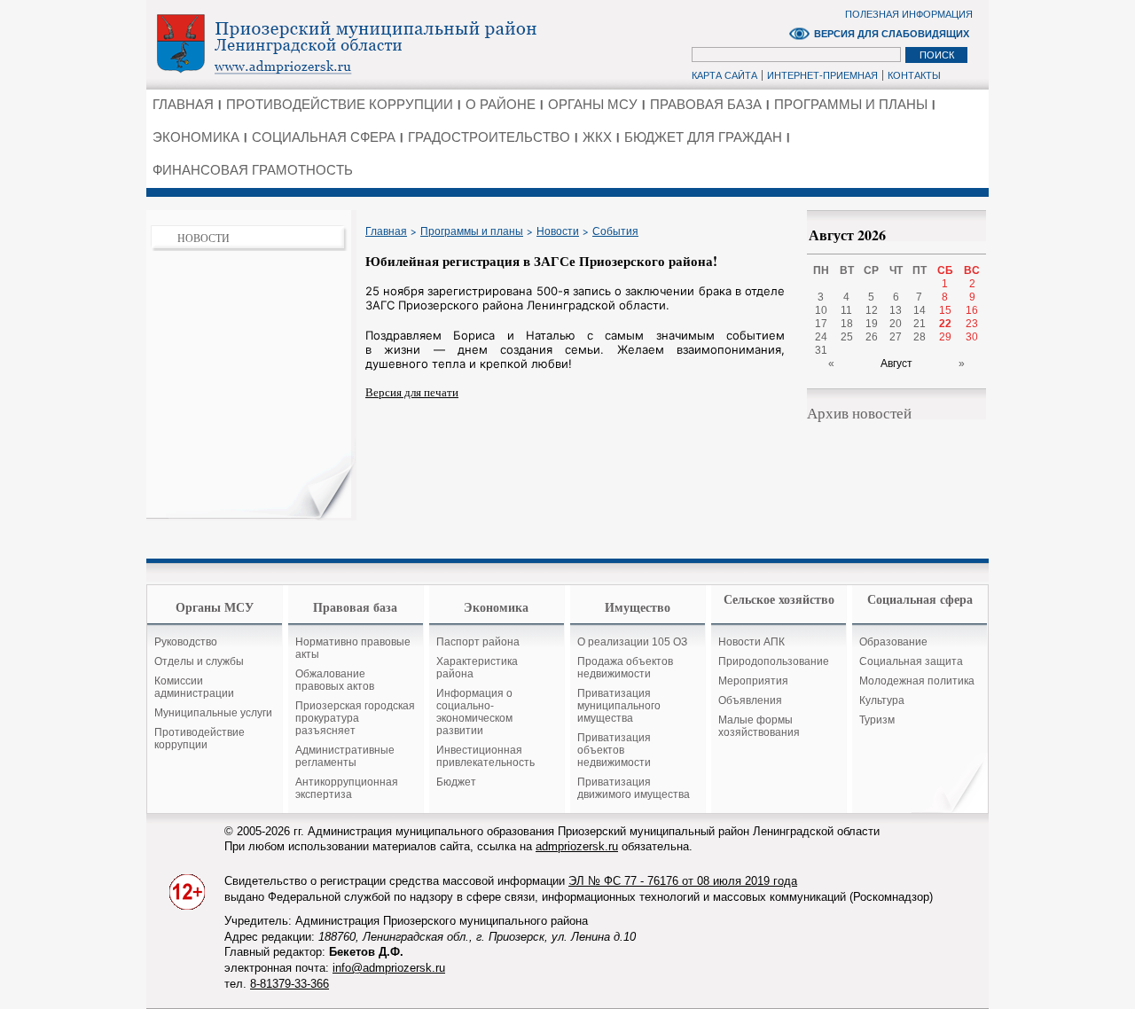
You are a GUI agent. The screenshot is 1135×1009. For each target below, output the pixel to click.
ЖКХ (597, 137)
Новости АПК (751, 642)
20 (895, 323)
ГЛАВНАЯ (183, 104)
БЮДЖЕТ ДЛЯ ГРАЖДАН (703, 137)
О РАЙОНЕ (501, 104)
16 (972, 310)
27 (895, 337)
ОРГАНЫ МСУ (593, 104)
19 (871, 323)
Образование (893, 642)
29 (945, 337)
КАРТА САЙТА (724, 75)
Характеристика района (477, 667)
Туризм (877, 720)
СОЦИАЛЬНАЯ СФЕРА (323, 137)
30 (972, 337)
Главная (386, 231)
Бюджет (456, 782)
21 (919, 323)
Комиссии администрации (194, 687)
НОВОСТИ (203, 238)
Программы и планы (471, 231)
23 (972, 323)
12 (871, 310)
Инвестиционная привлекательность (485, 756)
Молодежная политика (917, 681)
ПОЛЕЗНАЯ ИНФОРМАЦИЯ (909, 14)
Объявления (750, 700)
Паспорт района (478, 642)
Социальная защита (911, 661)
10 (821, 310)
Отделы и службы (199, 661)
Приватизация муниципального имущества (619, 705)
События (615, 231)
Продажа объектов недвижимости (625, 667)
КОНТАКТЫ (914, 75)
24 (821, 337)
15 (945, 310)
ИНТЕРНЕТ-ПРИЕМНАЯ (822, 75)
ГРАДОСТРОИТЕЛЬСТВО (489, 137)
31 (821, 350)
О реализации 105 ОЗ (632, 642)
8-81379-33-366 (289, 983)
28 (919, 337)
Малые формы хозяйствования (759, 726)
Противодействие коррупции (199, 738)
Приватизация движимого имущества (633, 788)
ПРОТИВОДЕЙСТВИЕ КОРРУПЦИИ (339, 104)
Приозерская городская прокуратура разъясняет (355, 718)
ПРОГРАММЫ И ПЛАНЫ (851, 104)
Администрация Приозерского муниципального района (377, 43)
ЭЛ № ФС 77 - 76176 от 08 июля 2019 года (682, 881)
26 (871, 337)
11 (846, 310)
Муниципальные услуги (213, 713)
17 (821, 323)
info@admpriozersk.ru (389, 967)
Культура (881, 700)
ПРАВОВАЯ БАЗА (706, 104)
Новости (557, 231)
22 (945, 323)
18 (847, 323)
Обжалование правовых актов (334, 680)
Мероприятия (753, 681)
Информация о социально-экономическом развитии (474, 712)
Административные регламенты (345, 756)
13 (895, 310)
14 (919, 310)
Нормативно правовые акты (353, 648)
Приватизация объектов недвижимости (614, 750)
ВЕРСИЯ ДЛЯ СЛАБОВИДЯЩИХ (891, 33)
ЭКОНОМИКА (196, 137)
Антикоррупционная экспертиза (346, 788)
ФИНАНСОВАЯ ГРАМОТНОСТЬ (253, 169)
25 (847, 337)
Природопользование (773, 661)
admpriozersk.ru (577, 846)
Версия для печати (411, 392)
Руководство (185, 642)
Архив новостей (859, 413)
